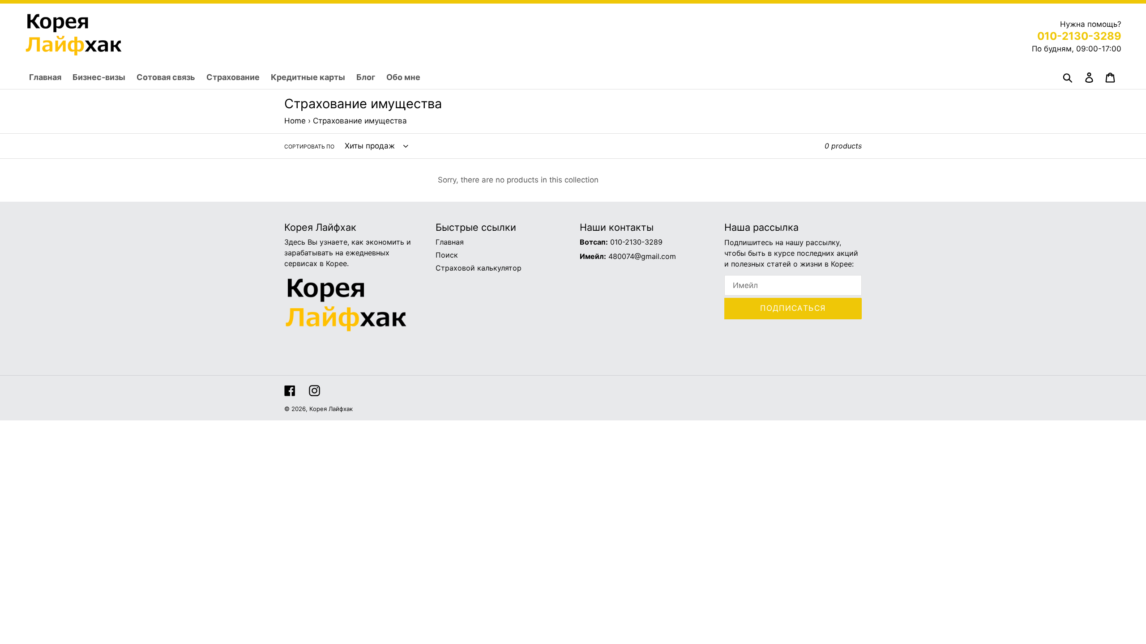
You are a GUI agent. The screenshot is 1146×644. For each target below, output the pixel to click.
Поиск (447, 254)
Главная (450, 241)
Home (295, 120)
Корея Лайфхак (331, 408)
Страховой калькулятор (479, 267)
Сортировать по (309, 146)
